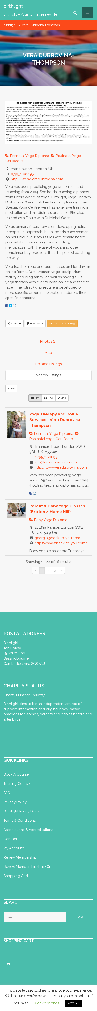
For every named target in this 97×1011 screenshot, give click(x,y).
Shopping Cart (16, 876)
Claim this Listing (63, 323)
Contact (10, 839)
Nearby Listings (48, 375)
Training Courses (17, 784)
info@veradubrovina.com (56, 462)
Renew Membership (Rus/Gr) (28, 866)
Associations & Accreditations (28, 830)
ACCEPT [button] (73, 1003)
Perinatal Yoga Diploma (29, 156)
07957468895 (22, 174)
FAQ (7, 793)
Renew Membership (20, 857)
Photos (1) (48, 341)
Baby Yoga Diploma (50, 520)
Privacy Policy (15, 802)
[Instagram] (14, 305)
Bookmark (36, 323)
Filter (11, 388)
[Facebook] (6, 305)
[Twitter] (10, 305)
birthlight (10, 25)
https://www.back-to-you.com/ (61, 543)
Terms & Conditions (20, 820)
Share (14, 323)
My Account (14, 848)
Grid (50, 398)
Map (48, 352)
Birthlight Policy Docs (21, 811)
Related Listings (48, 364)
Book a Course (16, 774)
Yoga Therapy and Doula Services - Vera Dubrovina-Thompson (55, 420)
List (36, 398)
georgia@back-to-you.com (57, 538)
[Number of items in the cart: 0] (8, 964)
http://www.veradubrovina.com (37, 179)
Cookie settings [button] (47, 1003)
